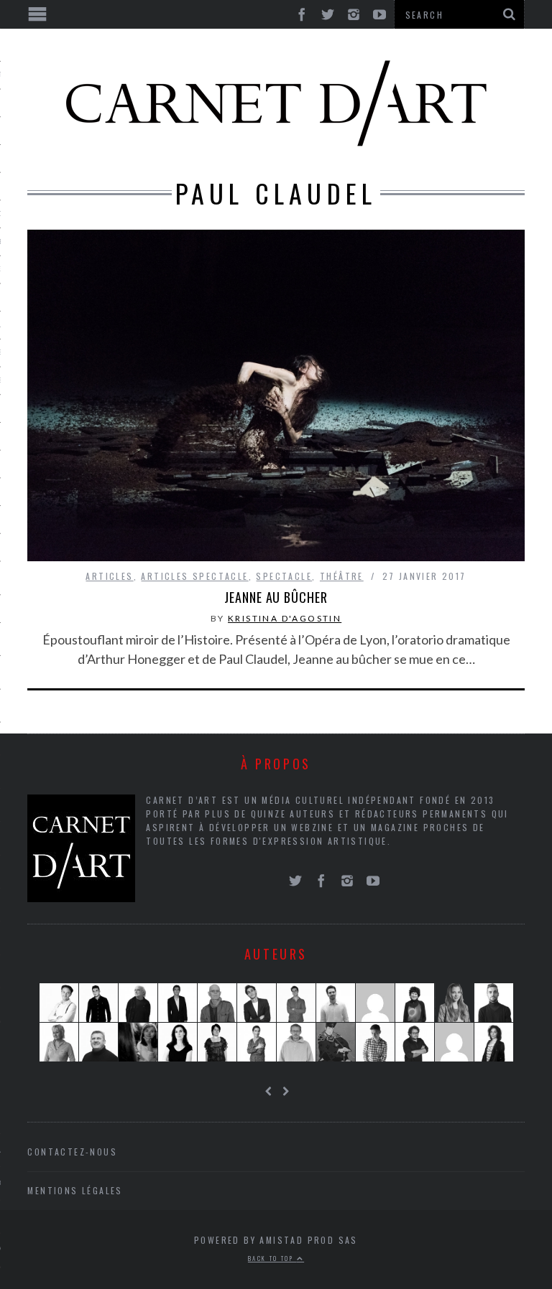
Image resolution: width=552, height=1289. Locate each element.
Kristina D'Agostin (284, 618)
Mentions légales (74, 1190)
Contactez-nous (72, 1151)
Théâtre (342, 576)
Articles (109, 576)
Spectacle (284, 576)
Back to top (272, 1258)
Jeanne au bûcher (275, 597)
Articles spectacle (194, 576)
